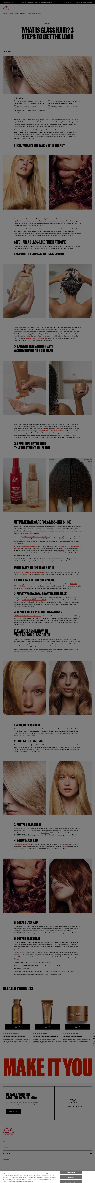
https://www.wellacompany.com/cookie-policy (21, 1181)
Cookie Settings (70, 1172)
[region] (47, 1177)
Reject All (71, 1177)
